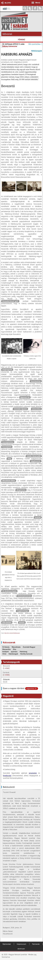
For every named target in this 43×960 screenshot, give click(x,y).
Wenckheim (16, 647)
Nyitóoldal (7, 944)
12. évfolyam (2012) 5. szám (13, 44)
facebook (35, 8)
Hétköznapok (36, 51)
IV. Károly (5, 647)
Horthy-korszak (26, 654)
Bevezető (6, 667)
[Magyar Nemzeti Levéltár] (6, 10)
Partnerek (36, 944)
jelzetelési (33, 773)
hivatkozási (7, 775)
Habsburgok (13, 654)
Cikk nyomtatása (34, 44)
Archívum (21, 949)
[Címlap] (14, 29)
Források (6, 673)
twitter (30, 8)
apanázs (14, 651)
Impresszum (21, 944)
